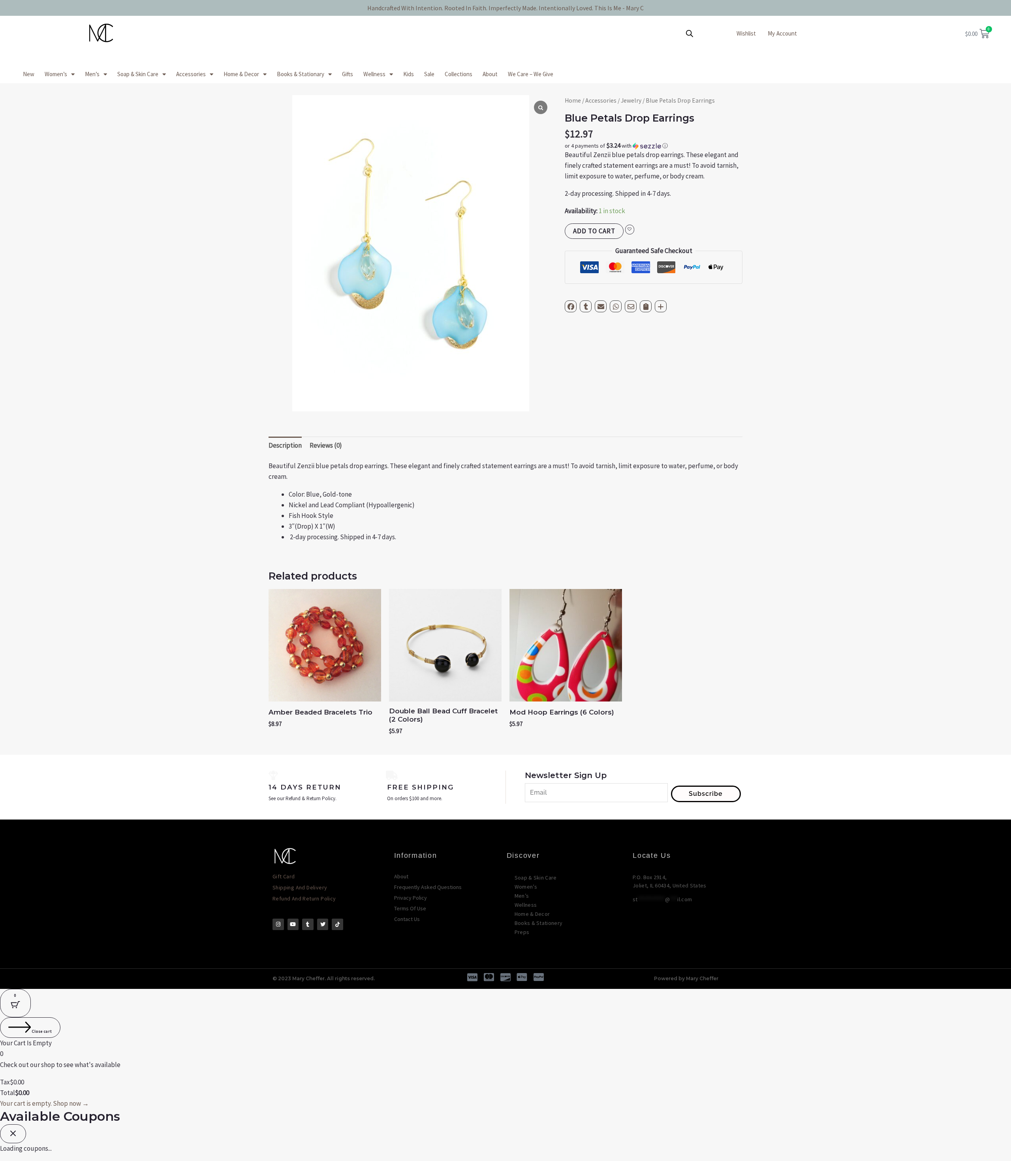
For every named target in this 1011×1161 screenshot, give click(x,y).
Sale (429, 74)
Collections (458, 74)
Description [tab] (285, 445)
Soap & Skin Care (137, 74)
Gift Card (283, 876)
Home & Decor (241, 74)
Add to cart (594, 231)
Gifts (347, 74)
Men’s (92, 74)
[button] (653, 146)
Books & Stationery (538, 923)
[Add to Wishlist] (629, 230)
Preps (522, 932)
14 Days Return (305, 787)
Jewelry (631, 100)
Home (573, 100)
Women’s (56, 74)
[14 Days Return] (273, 775)
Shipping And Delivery (299, 887)
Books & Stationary (300, 74)
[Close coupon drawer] (13, 1134)
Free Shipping (420, 787)
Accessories (191, 74)
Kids (408, 74)
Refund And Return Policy (304, 898)
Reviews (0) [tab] (326, 445)
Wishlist (746, 33)
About (490, 74)
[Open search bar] (689, 33)
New (28, 74)
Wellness (374, 74)
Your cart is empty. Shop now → (44, 1103)
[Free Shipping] (392, 775)
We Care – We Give (530, 74)
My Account (782, 33)
